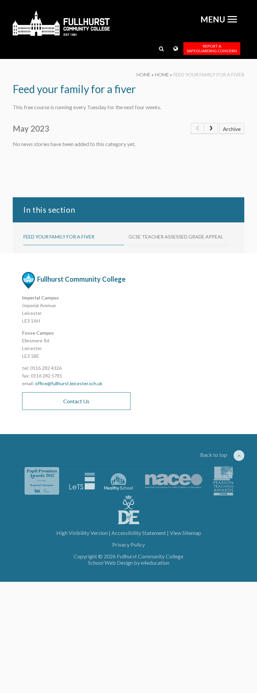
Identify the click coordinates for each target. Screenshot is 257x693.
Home (144, 74)
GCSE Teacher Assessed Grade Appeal (175, 236)
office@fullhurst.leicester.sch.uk (68, 383)
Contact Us (76, 401)
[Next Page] (211, 128)
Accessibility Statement (138, 533)
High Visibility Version (82, 533)
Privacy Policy (128, 544)
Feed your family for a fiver (208, 74)
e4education (155, 562)
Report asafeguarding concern (212, 48)
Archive (232, 129)
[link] (197, 128)
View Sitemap (185, 533)
